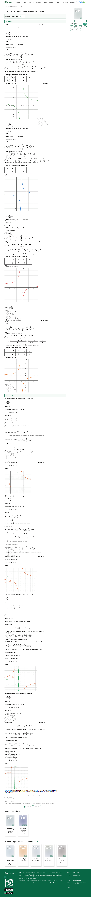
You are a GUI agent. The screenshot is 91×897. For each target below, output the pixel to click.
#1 (20, 16)
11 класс (68, 875)
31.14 (72, 29)
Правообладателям (77, 880)
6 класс (68, 884)
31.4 (80, 21)
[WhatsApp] (84, 2)
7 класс (68, 882)
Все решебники (36, 841)
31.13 (85, 26)
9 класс (68, 878)
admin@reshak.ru (76, 883)
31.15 (75, 29)
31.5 (85, 21)
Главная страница (76, 875)
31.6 (72, 23)
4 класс (68, 887)
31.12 (80, 26)
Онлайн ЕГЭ (75, 877)
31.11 (76, 26)
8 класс (68, 880)
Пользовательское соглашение (80, 882)
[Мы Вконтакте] (5, 877)
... (71, 21)
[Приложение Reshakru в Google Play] (8, 894)
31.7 (76, 23)
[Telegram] (82, 2)
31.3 (76, 21)
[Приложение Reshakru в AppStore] (8, 891)
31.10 (72, 26)
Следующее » (37, 806)
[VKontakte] (80, 2)
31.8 (80, 23)
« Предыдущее (28, 806)
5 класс (68, 885)
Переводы (75, 878)
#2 (23, 16)
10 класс (68, 877)
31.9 (85, 23)
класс (18, 2)
